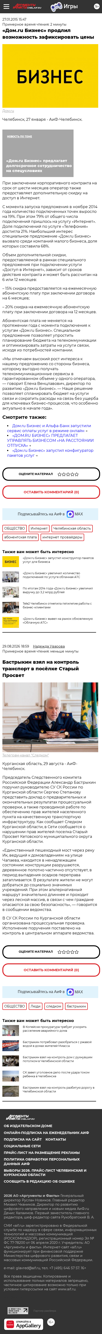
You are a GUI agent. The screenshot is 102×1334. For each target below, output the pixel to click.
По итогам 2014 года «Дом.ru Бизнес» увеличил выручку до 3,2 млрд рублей (58, 590)
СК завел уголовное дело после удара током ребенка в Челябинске (56, 1074)
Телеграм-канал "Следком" (25, 755)
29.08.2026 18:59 (15, 646)
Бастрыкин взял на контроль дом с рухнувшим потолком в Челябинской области (57, 1059)
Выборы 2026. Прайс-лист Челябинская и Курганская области (45, 1172)
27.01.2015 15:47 (14, 19)
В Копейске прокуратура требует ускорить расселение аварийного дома (55, 1028)
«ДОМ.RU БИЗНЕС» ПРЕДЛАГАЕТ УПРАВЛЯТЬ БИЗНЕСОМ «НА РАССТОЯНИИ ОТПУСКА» (50, 440)
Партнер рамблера (44, 1310)
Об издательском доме (28, 1126)
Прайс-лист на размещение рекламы (42, 1153)
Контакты (56, 1139)
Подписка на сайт (23, 1139)
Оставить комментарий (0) (51, 492)
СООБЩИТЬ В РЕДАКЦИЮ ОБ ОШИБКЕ (39, 1181)
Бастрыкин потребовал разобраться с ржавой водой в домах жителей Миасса (57, 1044)
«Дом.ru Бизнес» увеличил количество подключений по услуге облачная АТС (51, 575)
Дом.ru (8, 111)
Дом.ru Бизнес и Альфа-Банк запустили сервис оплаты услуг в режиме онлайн (49, 428)
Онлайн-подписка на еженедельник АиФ (46, 1133)
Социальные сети (22, 1146)
